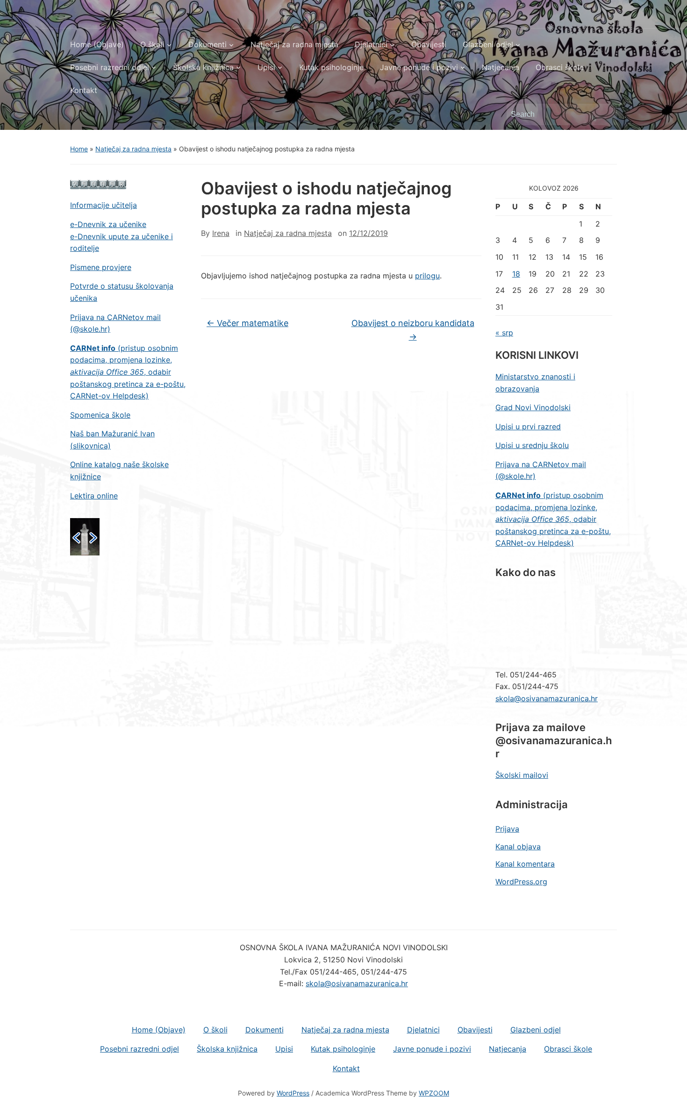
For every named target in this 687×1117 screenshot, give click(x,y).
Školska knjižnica (203, 67)
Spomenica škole (100, 415)
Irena (220, 233)
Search (605, 114)
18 (516, 273)
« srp (504, 332)
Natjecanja (500, 67)
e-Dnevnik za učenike (108, 224)
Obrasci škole (560, 67)
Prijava (507, 828)
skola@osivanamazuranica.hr (546, 698)
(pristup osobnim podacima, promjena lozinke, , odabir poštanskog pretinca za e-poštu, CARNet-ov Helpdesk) (128, 371)
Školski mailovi (521, 775)
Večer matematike (247, 323)
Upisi (266, 67)
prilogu (427, 275)
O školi (152, 44)
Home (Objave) (97, 44)
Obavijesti (428, 44)
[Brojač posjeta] (98, 184)
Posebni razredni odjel (109, 67)
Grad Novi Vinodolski (533, 407)
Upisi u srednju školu (532, 445)
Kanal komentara (525, 863)
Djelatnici (371, 44)
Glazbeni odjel (488, 44)
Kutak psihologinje (331, 67)
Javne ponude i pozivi (419, 67)
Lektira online (94, 495)
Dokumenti (207, 44)
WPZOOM (434, 1093)
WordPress (293, 1093)
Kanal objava (518, 846)
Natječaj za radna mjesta (294, 44)
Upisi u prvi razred (528, 426)
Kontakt (83, 90)
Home (79, 149)
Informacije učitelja (103, 205)
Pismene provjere (100, 267)
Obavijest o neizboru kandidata (412, 330)
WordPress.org (521, 881)
